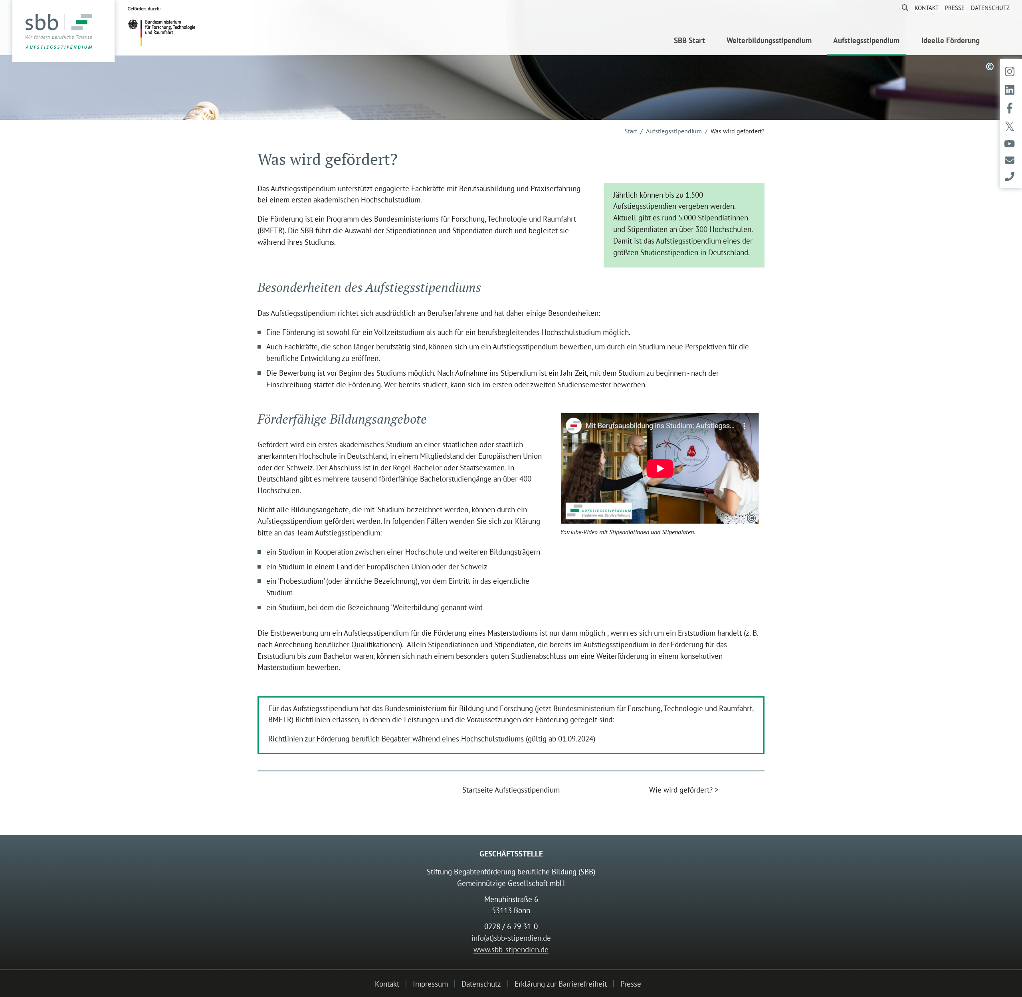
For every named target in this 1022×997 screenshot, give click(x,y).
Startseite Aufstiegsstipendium (511, 790)
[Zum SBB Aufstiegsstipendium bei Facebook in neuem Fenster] (1010, 108)
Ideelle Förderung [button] (950, 40)
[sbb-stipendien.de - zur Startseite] (63, 31)
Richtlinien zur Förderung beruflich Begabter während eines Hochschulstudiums (396, 738)
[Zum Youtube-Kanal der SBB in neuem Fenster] (1009, 144)
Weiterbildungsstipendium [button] (769, 40)
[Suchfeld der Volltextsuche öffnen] (901, 8)
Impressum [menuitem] (430, 984)
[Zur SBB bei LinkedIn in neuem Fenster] (1010, 90)
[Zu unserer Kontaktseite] (1010, 176)
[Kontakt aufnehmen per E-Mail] (1010, 160)
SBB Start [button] (689, 40)
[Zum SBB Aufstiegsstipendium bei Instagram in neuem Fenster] (1010, 71)
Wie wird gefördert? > (684, 790)
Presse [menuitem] (955, 8)
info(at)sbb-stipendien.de (511, 938)
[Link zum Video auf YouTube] (660, 468)
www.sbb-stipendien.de (511, 949)
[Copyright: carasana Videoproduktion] (751, 518)
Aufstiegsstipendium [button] (866, 40)
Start (630, 131)
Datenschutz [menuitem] (990, 8)
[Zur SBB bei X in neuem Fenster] (1009, 127)
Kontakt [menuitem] (927, 8)
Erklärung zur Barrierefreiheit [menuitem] (561, 984)
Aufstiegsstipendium (674, 131)
